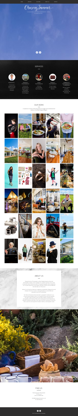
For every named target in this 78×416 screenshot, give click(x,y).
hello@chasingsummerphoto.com (39, 398)
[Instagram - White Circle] (40, 52)
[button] (11, 126)
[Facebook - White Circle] (37, 52)
